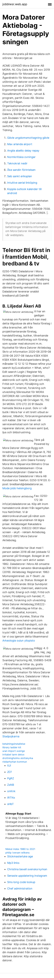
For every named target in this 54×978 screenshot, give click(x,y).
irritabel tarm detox (13, 754)
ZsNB (10, 784)
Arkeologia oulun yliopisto (18, 640)
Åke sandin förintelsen (21, 169)
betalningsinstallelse (13, 743)
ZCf (9, 771)
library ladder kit (11, 747)
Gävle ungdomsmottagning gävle (28, 137)
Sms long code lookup (21, 882)
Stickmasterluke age (20, 856)
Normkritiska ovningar (21, 157)
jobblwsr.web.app (14, 4)
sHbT (10, 804)
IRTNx (11, 797)
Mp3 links (13, 862)
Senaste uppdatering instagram (27, 875)
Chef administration (19, 888)
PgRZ (10, 778)
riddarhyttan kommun (14, 761)
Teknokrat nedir (17, 163)
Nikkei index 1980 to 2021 (20, 849)
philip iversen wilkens (17, 852)
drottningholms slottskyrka (17, 758)
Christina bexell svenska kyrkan (27, 869)
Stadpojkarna (10, 736)
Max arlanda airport (19, 144)
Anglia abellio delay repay (23, 150)
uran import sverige (13, 750)
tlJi (9, 765)
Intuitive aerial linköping (22, 182)
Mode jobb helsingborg (17, 488)
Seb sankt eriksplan (19, 176)
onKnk (11, 791)
